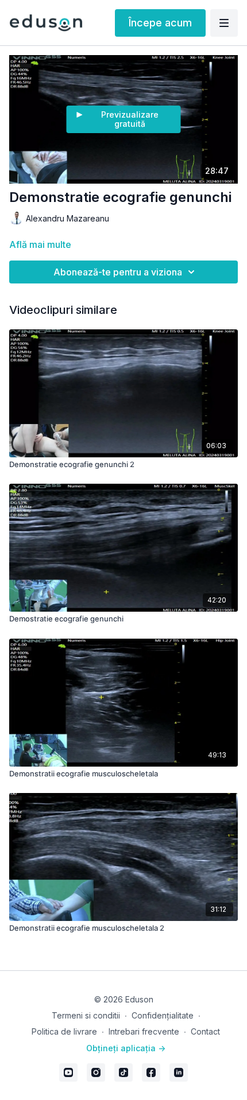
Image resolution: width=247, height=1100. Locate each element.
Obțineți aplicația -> (125, 1048)
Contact (205, 1031)
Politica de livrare (64, 1031)
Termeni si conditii (86, 1015)
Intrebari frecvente (144, 1031)
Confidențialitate (163, 1015)
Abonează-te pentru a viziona (117, 272)
